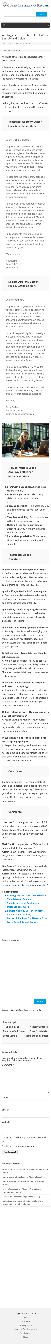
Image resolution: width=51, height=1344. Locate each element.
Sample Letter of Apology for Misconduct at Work (24, 1177)
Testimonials (25, 1333)
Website (6, 1122)
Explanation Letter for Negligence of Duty (20, 1197)
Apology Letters (14, 50)
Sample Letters (17, 1010)
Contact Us (26, 1321)
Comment (8, 1065)
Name (6, 1097)
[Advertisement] (25, 967)
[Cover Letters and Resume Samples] (25, 6)
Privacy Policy (26, 1325)
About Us (26, 1317)
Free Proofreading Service (25, 1329)
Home (25, 1337)
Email (5, 1109)
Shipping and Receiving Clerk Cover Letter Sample (14, 1031)
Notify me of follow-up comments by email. (24, 1137)
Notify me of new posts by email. (18, 1146)
